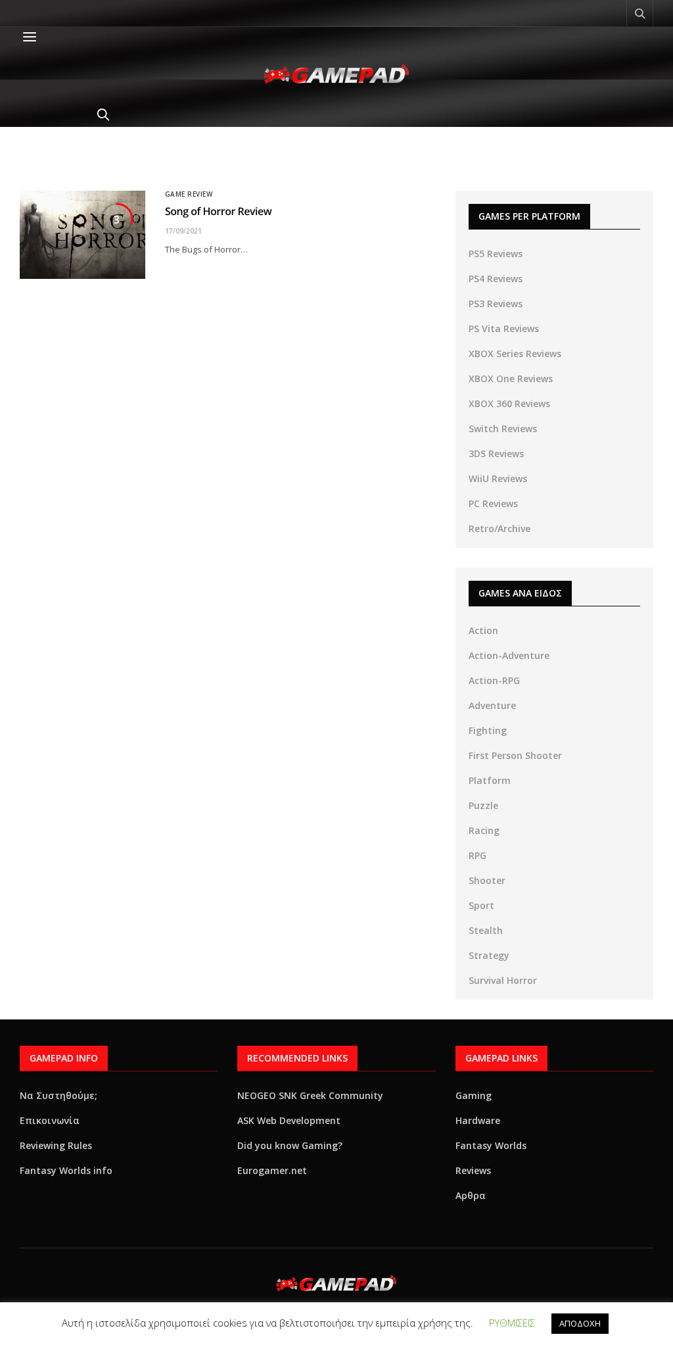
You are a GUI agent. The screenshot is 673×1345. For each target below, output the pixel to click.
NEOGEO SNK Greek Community (310, 1095)
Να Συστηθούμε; (58, 1095)
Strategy (489, 955)
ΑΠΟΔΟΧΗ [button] (580, 1323)
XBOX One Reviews (511, 378)
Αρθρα (470, 1195)
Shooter (487, 880)
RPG (477, 855)
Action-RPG (494, 680)
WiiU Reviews (498, 478)
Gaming (473, 1095)
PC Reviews (493, 503)
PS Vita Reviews (504, 328)
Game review (189, 194)
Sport (481, 905)
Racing (484, 830)
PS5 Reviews (495, 253)
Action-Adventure (509, 655)
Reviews (473, 1170)
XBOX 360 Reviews (509, 403)
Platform (490, 780)
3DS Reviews (496, 453)
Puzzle (483, 805)
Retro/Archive (499, 528)
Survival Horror (503, 980)
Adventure (492, 705)
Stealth (486, 930)
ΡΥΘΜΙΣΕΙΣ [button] (512, 1322)
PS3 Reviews (495, 303)
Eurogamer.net (272, 1170)
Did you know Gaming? (289, 1145)
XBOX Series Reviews (515, 353)
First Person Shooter (515, 755)
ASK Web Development (288, 1120)
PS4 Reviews (495, 278)
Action (483, 630)
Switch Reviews (503, 428)
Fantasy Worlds (490, 1145)
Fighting (488, 730)
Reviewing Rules (56, 1145)
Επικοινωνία (50, 1120)
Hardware (477, 1120)
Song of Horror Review (218, 211)
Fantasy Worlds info (66, 1170)
